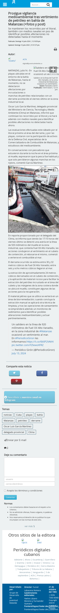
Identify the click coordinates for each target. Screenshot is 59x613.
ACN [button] (25, 59)
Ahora (27, 559)
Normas (8, 503)
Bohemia (34, 578)
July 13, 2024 (19, 353)
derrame (35, 420)
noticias (8, 414)
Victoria (46, 563)
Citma (31, 432)
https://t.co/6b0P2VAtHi (40, 341)
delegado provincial (14, 432)
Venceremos (25, 572)
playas (29, 414)
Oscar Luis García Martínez (17, 426)
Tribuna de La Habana (42, 569)
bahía (40, 414)
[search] (48, 4)
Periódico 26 (33, 566)
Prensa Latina (43, 575)
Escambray (38, 559)
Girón (29, 563)
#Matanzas (45, 331)
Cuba (19, 414)
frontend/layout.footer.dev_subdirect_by (34, 606)
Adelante (18, 559)
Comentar (10, 497)
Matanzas (9, 420)
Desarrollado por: (14, 588)
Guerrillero (50, 559)
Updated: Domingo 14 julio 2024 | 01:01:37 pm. (24, 45)
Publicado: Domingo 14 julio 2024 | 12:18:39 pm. (24, 41)
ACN (33, 575)
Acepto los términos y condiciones (24, 490)
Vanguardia (38, 572)
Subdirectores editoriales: (30, 594)
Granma (20, 563)
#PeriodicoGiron (24, 338)
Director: (28, 587)
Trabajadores (23, 569)
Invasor (37, 563)
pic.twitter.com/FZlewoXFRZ (27, 345)
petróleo (22, 420)
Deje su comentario (15, 454)
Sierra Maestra (48, 566)
